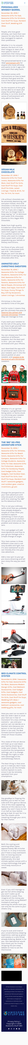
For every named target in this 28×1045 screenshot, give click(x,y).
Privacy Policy (13, 1021)
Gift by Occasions (13, 293)
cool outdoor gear (8, 484)
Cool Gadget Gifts (8, 471)
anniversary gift (13, 63)
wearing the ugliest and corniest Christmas (11, 313)
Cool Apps (11, 288)
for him (8, 193)
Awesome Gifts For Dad (11, 16)
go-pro (14, 487)
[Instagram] (11, 1028)
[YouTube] (16, 1028)
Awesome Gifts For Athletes (13, 451)
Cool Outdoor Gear (17, 474)
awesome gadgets (15, 482)
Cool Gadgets (12, 692)
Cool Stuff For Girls (15, 183)
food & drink (15, 191)
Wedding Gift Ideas (9, 700)
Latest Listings (7, 295)
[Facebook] (14, 1028)
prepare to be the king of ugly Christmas (13, 358)
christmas (20, 295)
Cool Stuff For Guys (9, 21)
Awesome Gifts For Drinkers (13, 18)
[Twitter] (8, 1028)
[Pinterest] (19, 1028)
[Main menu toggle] (25, 3)
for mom (16, 193)
